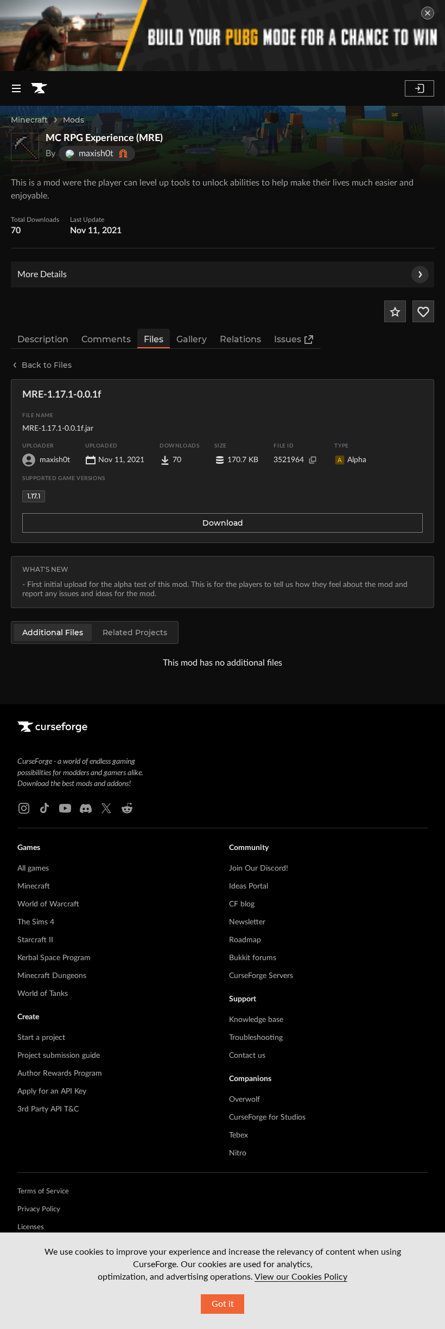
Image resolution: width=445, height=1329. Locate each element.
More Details (42, 274)
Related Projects (135, 632)
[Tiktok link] (44, 808)
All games (33, 868)
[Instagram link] (23, 808)
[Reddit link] (127, 808)
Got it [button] (223, 1304)
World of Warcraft (48, 904)
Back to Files (47, 365)
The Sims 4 (35, 922)
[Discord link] (85, 808)
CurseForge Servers (261, 976)
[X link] (106, 808)
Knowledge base (256, 1020)
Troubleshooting (256, 1038)
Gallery (191, 339)
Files (153, 339)
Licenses (30, 1227)
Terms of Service (43, 1191)
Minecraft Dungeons (51, 976)
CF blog (242, 904)
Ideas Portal (248, 886)
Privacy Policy (38, 1209)
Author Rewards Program (59, 1073)
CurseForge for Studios (267, 1117)
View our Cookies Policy (301, 1277)
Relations (240, 339)
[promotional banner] (222, 35)
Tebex (238, 1135)
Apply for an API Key (51, 1091)
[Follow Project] (423, 311)
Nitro (237, 1153)
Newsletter (247, 922)
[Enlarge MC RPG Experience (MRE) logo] (25, 147)
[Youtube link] (65, 808)
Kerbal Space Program (54, 958)
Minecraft (29, 120)
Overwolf (244, 1099)
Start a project (41, 1038)
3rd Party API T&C (48, 1109)
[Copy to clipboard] (312, 460)
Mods (73, 120)
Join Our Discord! (258, 868)
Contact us (247, 1055)
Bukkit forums (252, 958)
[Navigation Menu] (16, 88)
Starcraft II (35, 940)
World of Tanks (42, 994)
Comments (106, 339)
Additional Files (52, 632)
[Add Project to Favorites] (395, 311)
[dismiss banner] (427, 13)
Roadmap (245, 940)
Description (42, 339)
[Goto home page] (39, 88)
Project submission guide (58, 1055)
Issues (287, 339)
